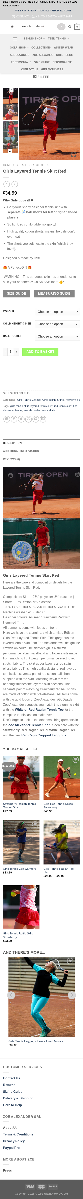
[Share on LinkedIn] (43, 419)
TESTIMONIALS (21, 62)
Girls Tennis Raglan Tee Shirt (59, 870)
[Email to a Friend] (28, 419)
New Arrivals (72, 399)
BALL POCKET (12, 336)
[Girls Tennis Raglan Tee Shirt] (62, 842)
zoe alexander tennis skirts (39, 410)
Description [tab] (12, 443)
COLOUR (8, 311)
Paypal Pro (11, 1147)
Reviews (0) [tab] (11, 459)
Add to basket (40, 351)
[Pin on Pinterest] (35, 419)
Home (7, 165)
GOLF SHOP (18, 47)
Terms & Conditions (18, 1134)
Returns (9, 1085)
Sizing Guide (12, 1091)
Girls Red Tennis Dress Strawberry (58, 805)
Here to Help (12, 1105)
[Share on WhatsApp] (6, 419)
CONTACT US (29, 69)
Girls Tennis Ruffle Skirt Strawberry (18, 935)
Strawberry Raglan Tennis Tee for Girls (19, 805)
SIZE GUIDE (42, 62)
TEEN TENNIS (57, 38)
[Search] (69, 27)
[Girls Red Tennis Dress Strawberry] (62, 778)
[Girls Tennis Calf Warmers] (21, 842)
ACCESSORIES (20, 55)
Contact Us (11, 1078)
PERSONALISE (62, 62)
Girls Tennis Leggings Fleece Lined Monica (35, 1041)
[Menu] (15, 39)
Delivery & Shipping (18, 1098)
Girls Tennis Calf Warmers (19, 868)
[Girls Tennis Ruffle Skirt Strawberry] (21, 907)
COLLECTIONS (41, 47)
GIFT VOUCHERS (52, 69)
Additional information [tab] (21, 451)
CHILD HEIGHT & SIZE (17, 323)
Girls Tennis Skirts (53, 399)
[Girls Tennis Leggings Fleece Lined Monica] (41, 997)
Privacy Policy (14, 1141)
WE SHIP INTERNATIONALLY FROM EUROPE (43, 10)
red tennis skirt (63, 405)
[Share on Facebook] (14, 419)
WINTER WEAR (63, 47)
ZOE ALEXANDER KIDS (47, 55)
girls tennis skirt (19, 405)
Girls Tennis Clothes (32, 165)
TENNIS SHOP (33, 38)
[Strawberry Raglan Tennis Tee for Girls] (21, 778)
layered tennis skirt (41, 405)
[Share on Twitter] (21, 419)
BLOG (69, 55)
